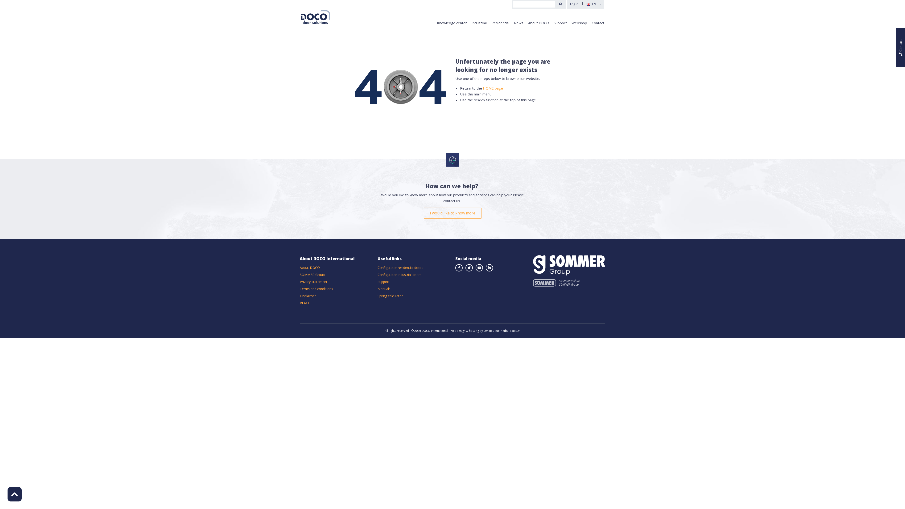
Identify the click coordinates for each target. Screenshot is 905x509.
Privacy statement (313, 281)
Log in (574, 4)
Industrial (479, 23)
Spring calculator (390, 296)
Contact (598, 23)
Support (560, 23)
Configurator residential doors (400, 267)
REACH (305, 303)
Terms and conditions (316, 289)
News (518, 23)
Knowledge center (452, 23)
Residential (500, 23)
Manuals (384, 289)
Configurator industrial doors (399, 274)
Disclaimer (308, 296)
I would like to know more (452, 213)
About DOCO (538, 23)
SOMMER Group (312, 274)
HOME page (493, 88)
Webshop (579, 23)
